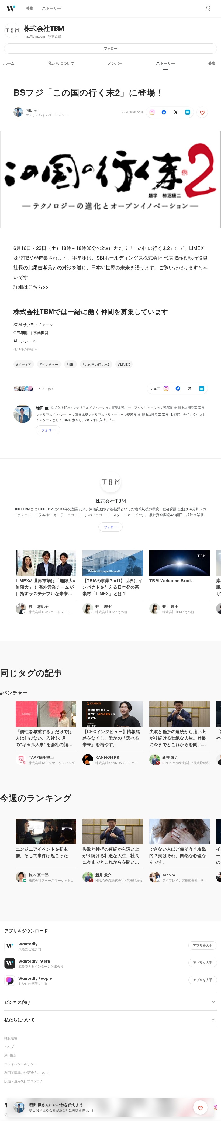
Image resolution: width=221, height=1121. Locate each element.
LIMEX (125, 364)
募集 (212, 63)
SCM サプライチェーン (33, 324)
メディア (24, 364)
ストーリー (165, 63)
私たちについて (61, 63)
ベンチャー (50, 364)
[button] (112, 931)
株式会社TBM (44, 28)
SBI (71, 364)
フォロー (110, 48)
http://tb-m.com (34, 37)
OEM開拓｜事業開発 (31, 332)
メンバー (115, 63)
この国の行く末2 (97, 364)
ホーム (9, 63)
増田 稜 (31, 110)
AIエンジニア (24, 340)
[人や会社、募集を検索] (208, 8)
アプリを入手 (202, 945)
